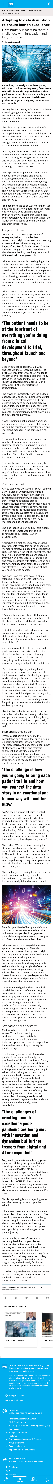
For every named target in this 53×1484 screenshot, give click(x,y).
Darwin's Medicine (17, 1446)
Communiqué (15, 1429)
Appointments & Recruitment (22, 1450)
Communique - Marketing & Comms (25, 1439)
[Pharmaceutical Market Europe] (27, 4)
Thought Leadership (18, 1432)
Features (13, 1436)
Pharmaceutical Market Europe (22, 1419)
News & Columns (16, 1443)
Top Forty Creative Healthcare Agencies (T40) (29, 1425)
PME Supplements (17, 1422)
